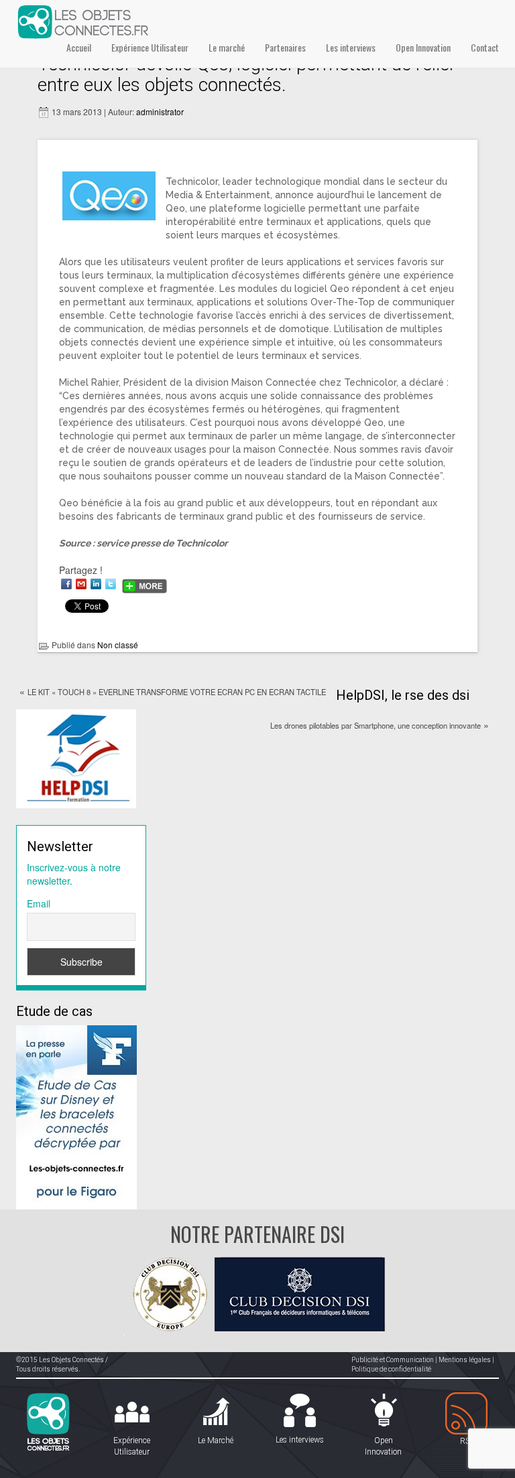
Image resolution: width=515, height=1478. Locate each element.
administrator (160, 111)
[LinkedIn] (96, 584)
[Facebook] (66, 584)
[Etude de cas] (76, 1115)
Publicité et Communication (392, 1359)
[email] (81, 584)
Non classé (117, 644)
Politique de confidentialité (391, 1369)
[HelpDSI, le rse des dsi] (76, 757)
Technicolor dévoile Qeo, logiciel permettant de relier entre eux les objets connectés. (247, 74)
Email (38, 903)
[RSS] (467, 1414)
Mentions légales (465, 1359)
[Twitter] (110, 584)
